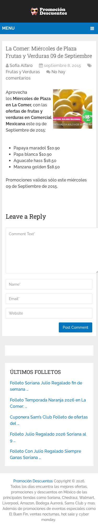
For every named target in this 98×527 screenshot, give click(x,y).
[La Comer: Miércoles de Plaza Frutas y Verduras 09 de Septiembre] (72, 127)
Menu (8, 28)
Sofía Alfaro (21, 65)
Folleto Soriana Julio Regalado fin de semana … (46, 386)
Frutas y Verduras (23, 71)
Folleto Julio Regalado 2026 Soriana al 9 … (48, 437)
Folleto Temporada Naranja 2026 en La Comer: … (48, 403)
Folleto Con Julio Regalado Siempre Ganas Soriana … (45, 454)
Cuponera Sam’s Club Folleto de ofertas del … (49, 420)
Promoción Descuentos (33, 481)
